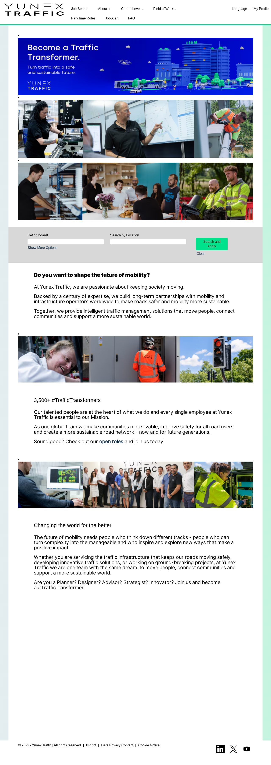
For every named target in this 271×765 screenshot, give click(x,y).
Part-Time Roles (83, 18)
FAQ (131, 18)
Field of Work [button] (163, 9)
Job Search (79, 9)
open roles (111, 441)
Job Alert (111, 18)
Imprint (91, 745)
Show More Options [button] (42, 248)
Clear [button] (200, 253)
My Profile (261, 9)
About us (104, 9)
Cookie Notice (149, 745)
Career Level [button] (131, 9)
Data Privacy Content (117, 745)
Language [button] (240, 9)
